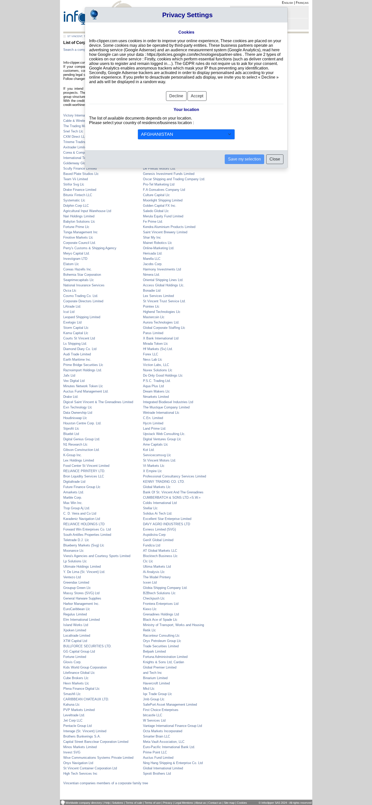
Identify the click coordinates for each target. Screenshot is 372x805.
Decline (176, 96)
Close (275, 159)
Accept (197, 96)
